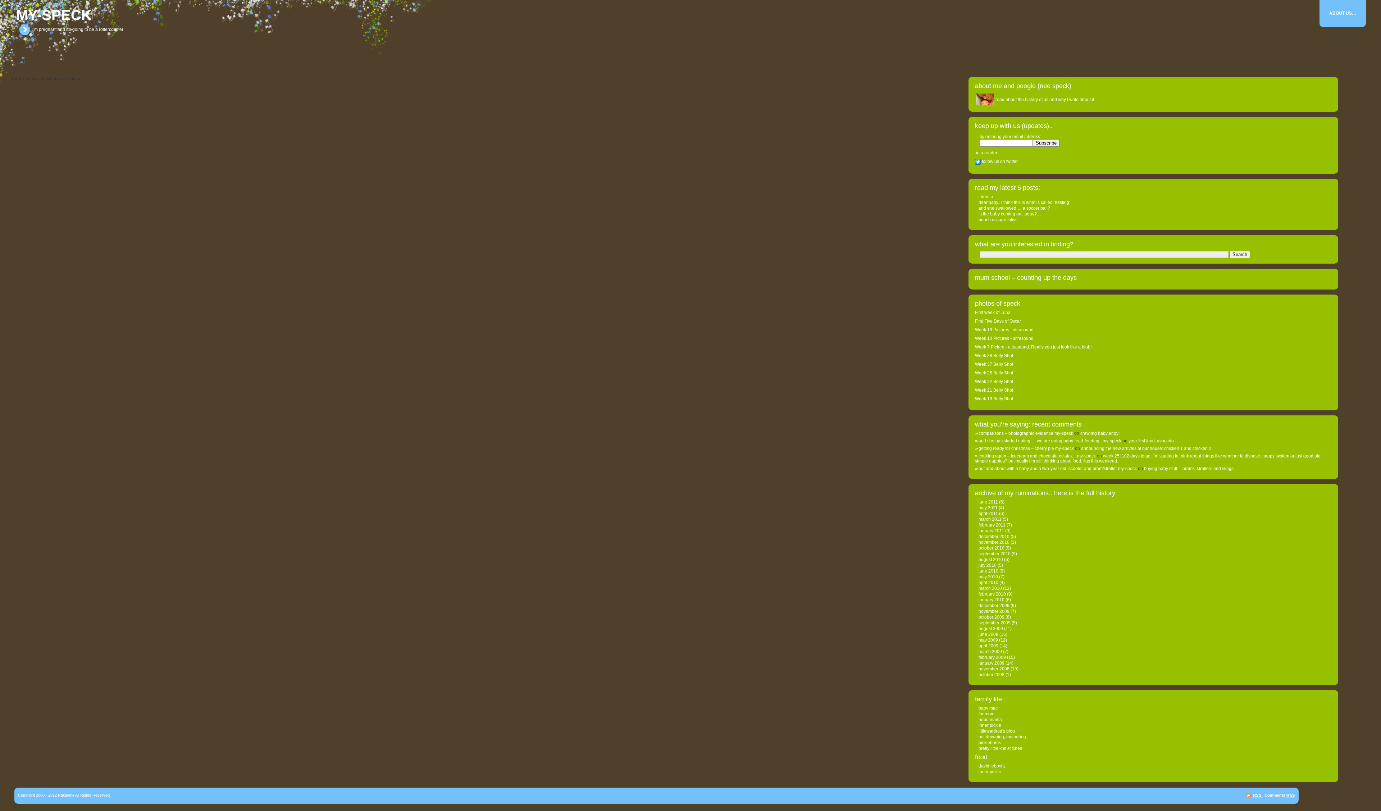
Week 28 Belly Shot (994, 372)
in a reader (986, 152)
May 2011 (988, 507)
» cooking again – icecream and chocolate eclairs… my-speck (1035, 456)
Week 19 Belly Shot (994, 398)
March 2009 (990, 651)
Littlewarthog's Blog (997, 731)
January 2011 (991, 530)
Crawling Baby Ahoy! (1100, 433)
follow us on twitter (999, 161)
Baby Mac (988, 708)
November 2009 (994, 611)
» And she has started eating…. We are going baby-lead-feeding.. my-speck (1048, 440)
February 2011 (992, 525)
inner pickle (990, 725)
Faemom (986, 713)
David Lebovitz (992, 766)
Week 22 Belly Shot (994, 381)
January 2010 (991, 599)
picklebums (990, 742)
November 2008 (994, 668)
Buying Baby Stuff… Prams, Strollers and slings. (1189, 468)
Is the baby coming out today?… (1010, 214)
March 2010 (990, 588)
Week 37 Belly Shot (994, 364)
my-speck (54, 15)
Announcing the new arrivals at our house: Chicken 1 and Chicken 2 (1146, 448)
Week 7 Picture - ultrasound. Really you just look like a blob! (1033, 347)
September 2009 (995, 622)
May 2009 (988, 640)
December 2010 (994, 536)
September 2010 (995, 553)
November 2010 (994, 542)
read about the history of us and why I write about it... (1046, 99)
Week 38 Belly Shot (994, 355)
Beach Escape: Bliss (998, 219)
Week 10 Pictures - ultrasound (1004, 338)
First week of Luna (993, 312)
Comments (1279, 795)
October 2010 (991, 548)
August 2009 (991, 628)
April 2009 (988, 645)
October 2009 (991, 617)
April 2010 (988, 582)
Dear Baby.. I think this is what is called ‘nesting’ (1024, 202)
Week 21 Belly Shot (994, 390)
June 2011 (988, 502)
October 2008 (991, 674)
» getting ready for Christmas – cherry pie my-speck (1024, 448)
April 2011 (988, 513)
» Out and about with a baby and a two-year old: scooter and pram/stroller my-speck (1056, 468)
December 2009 (994, 605)
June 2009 (988, 634)
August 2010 (991, 559)
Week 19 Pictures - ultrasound (1004, 329)
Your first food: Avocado (1151, 440)
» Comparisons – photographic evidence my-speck (1024, 433)
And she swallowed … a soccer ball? (1014, 208)
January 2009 (991, 663)
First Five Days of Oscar (998, 321)
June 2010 (988, 571)
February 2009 (992, 657)
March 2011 (990, 519)
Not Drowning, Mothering (1002, 736)
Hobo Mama (990, 719)
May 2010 (988, 576)
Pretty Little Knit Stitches (1000, 748)
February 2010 (992, 594)
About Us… (1342, 13)
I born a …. (989, 196)
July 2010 (988, 565)
